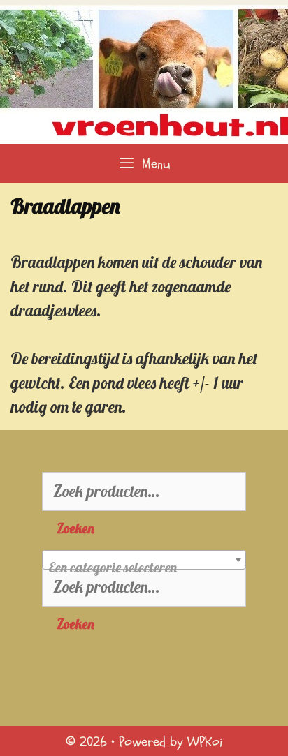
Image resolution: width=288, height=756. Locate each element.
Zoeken (75, 528)
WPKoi (205, 741)
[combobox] (144, 560)
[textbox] (144, 567)
